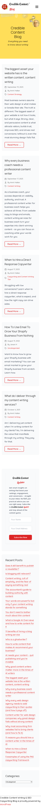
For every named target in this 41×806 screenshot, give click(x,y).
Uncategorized (13, 348)
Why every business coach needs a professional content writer (20, 692)
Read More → (14, 145)
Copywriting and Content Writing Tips (21, 278)
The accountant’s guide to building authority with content (18, 593)
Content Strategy (15, 94)
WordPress (5, 804)
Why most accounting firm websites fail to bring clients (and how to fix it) (19, 729)
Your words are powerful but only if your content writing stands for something (19, 604)
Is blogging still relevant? (18, 573)
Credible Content (19, 6)
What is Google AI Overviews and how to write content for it (19, 623)
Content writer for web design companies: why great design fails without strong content (20, 718)
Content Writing (14, 186)
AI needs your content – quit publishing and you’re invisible (19, 658)
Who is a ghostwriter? (16, 639)
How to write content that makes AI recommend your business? (19, 647)
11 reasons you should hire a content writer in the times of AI (19, 740)
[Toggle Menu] (37, 7)
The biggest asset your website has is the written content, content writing (17, 681)
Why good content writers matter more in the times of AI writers (19, 670)
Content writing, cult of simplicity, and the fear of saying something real (18, 581)
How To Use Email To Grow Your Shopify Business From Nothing (19, 331)
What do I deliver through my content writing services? (20, 400)
